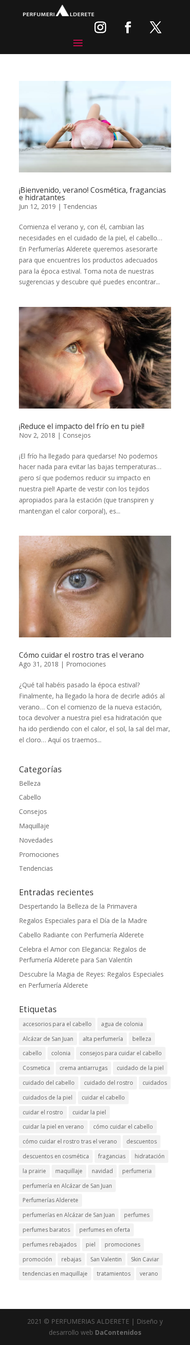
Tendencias (80, 206)
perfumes (136, 1215)
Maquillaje (34, 825)
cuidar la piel (89, 1112)
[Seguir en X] (155, 27)
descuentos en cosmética (56, 1156)
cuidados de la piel (47, 1097)
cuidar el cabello (103, 1097)
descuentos (141, 1141)
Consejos (77, 435)
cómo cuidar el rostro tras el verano (70, 1141)
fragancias (111, 1156)
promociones (122, 1244)
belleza (141, 1039)
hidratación (150, 1156)
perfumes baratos (46, 1230)
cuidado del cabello (49, 1083)
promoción (37, 1259)
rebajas (71, 1259)
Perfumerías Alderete (50, 1200)
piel (90, 1244)
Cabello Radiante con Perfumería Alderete (81, 934)
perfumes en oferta (104, 1230)
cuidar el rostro (43, 1112)
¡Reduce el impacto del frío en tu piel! (81, 426)
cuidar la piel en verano (53, 1127)
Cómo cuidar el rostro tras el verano (81, 655)
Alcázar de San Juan (48, 1039)
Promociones (86, 664)
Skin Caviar (145, 1259)
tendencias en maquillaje (55, 1274)
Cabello (30, 797)
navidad (102, 1171)
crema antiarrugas (83, 1068)
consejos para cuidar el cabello (121, 1053)
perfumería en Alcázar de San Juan (67, 1186)
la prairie (34, 1171)
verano (149, 1274)
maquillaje (69, 1171)
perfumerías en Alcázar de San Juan (69, 1215)
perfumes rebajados (50, 1244)
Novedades (36, 840)
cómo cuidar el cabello (123, 1127)
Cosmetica (36, 1068)
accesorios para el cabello (57, 1024)
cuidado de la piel (140, 1068)
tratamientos (114, 1274)
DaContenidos (118, 1332)
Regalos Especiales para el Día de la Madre (83, 920)
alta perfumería (103, 1039)
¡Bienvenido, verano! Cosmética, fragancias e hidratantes (92, 193)
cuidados (154, 1083)
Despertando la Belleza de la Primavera (78, 906)
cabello (32, 1053)
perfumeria (137, 1171)
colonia (61, 1053)
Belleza (30, 783)
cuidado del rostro (108, 1083)
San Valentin (106, 1259)
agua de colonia (122, 1024)
